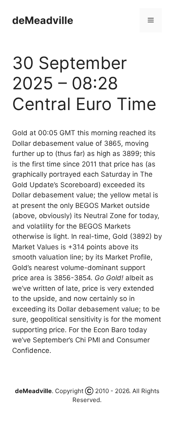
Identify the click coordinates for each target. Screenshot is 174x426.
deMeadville (42, 20)
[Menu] (151, 20)
